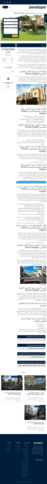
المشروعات (25, 453)
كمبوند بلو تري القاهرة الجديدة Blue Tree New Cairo (12, 393)
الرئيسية (26, 459)
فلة (12, 71)
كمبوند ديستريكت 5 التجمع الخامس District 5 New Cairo (35, 393)
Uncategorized (24, 475)
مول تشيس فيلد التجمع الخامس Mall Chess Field (35, 423)
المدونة (26, 455)
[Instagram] (36, 459)
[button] (10, 7)
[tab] (8, 71)
